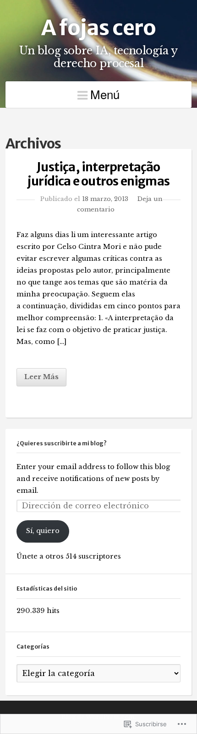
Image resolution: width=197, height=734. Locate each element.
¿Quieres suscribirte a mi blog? (61, 443)
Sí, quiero (43, 531)
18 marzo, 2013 (105, 198)
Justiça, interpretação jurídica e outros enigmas (98, 174)
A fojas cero (98, 27)
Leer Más (41, 377)
